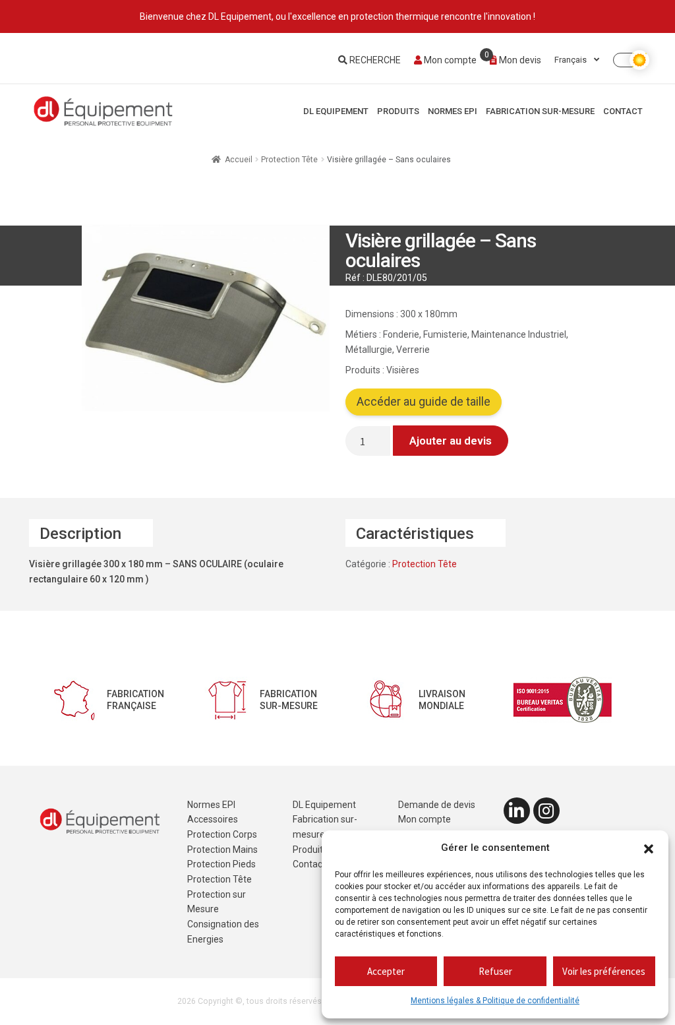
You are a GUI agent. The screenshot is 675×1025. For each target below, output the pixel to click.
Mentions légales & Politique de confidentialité (495, 1000)
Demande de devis (436, 804)
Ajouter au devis (450, 440)
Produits (398, 111)
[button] (648, 848)
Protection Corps (222, 834)
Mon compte (449, 60)
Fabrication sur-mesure (540, 111)
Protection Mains (222, 849)
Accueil (238, 159)
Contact (623, 111)
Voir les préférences (603, 971)
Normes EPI (452, 111)
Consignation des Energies (223, 932)
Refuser (495, 971)
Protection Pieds (221, 864)
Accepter (386, 971)
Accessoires (212, 819)
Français (571, 60)
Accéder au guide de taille (423, 401)
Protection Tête (289, 159)
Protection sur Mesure (216, 902)
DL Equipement (335, 111)
